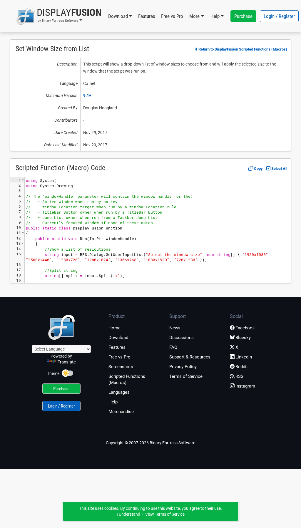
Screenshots (120, 366)
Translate (67, 362)
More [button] (194, 16)
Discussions (181, 337)
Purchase (243, 16)
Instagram (245, 386)
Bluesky (243, 337)
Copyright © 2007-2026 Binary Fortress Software (150, 442)
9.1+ (87, 95)
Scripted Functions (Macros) (126, 379)
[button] (59, 16)
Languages (119, 392)
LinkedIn (243, 357)
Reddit (241, 366)
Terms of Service (186, 376)
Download (118, 337)
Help (113, 402)
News (174, 328)
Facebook (245, 328)
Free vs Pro (172, 16)
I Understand (128, 514)
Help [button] (215, 16)
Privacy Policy (183, 366)
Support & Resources (189, 357)
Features (146, 16)
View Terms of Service (165, 514)
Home (114, 328)
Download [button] (118, 16)
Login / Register (279, 16)
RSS (239, 376)
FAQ (173, 347)
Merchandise (121, 411)
